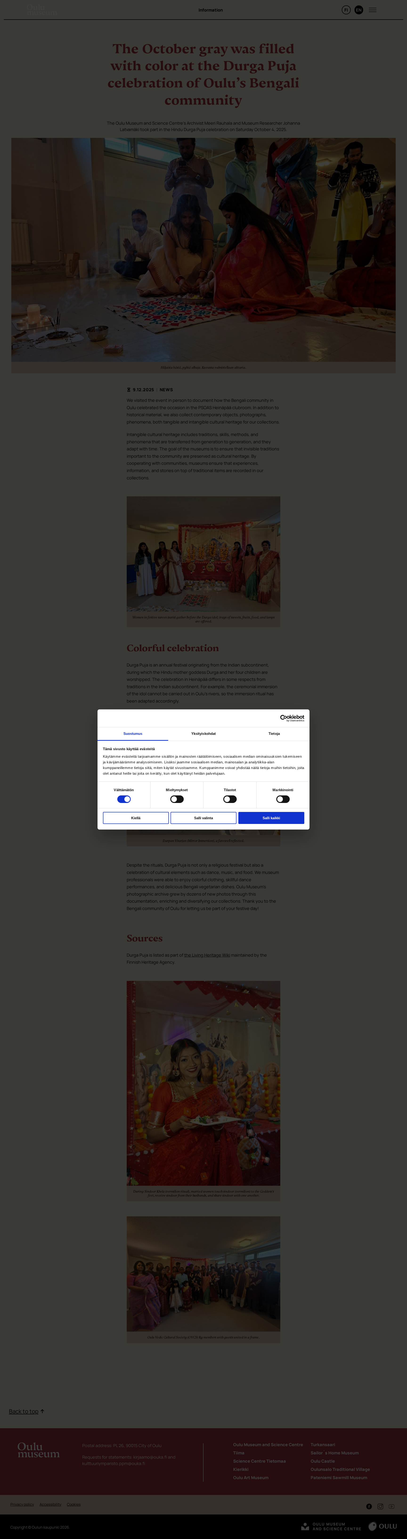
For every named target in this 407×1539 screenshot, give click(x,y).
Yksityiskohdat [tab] (203, 734)
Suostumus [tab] (132, 734)
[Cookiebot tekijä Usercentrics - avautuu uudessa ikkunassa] (283, 718)
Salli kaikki (271, 818)
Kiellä (135, 818)
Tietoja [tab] (274, 734)
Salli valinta (203, 818)
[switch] (177, 799)
